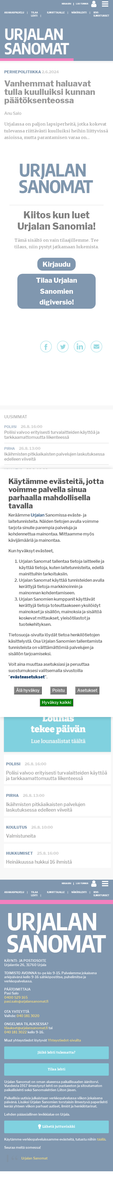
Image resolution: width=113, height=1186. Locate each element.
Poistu (58, 690)
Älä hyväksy (28, 690)
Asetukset (87, 690)
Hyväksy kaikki (56, 702)
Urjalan (37, 515)
